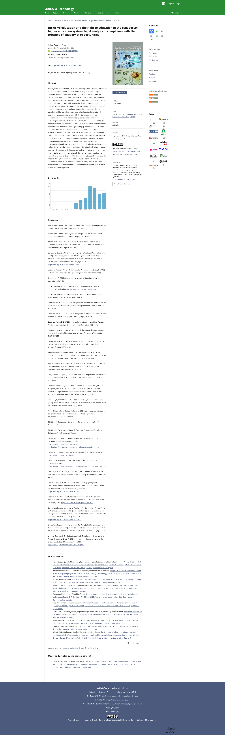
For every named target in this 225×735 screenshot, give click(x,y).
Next (137, 643)
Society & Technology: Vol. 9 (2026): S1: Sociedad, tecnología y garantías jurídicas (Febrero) (95, 638)
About (55, 13)
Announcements (113, 13)
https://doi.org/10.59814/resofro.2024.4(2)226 (66, 545)
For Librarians (153, 60)
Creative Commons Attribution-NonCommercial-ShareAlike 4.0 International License (126, 151)
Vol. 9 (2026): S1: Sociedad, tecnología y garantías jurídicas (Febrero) (87, 21)
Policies (88, 13)
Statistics (100, 13)
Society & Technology (59, 9)
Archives (58, 21)
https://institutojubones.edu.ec (118, 700)
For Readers (153, 53)
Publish (77, 13)
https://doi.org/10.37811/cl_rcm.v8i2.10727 (64, 519)
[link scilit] (163, 163)
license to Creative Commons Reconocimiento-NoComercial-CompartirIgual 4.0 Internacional (120, 720)
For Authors (153, 56)
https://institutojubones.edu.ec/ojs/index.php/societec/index (118, 704)
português (153, 81)
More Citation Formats (122, 184)
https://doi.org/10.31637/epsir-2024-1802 (77, 503)
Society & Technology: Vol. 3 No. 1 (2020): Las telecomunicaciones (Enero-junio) (93, 623)
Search (176, 13)
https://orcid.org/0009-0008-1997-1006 (65, 51)
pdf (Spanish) (120, 93)
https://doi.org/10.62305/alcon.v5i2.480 (63, 264)
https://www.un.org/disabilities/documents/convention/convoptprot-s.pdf (77, 466)
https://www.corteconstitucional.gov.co (82, 289)
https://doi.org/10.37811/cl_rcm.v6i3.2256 (64, 491)
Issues (66, 13)
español (152, 77)
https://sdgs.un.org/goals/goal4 (60, 455)
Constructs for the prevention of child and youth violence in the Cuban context (103, 579)
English (152, 74)
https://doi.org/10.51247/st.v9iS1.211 (66, 65)
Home (47, 13)
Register (171, 4)
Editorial (82, 626)
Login (178, 4)
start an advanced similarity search (72, 648)
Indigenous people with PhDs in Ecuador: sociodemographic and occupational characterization (104, 603)
